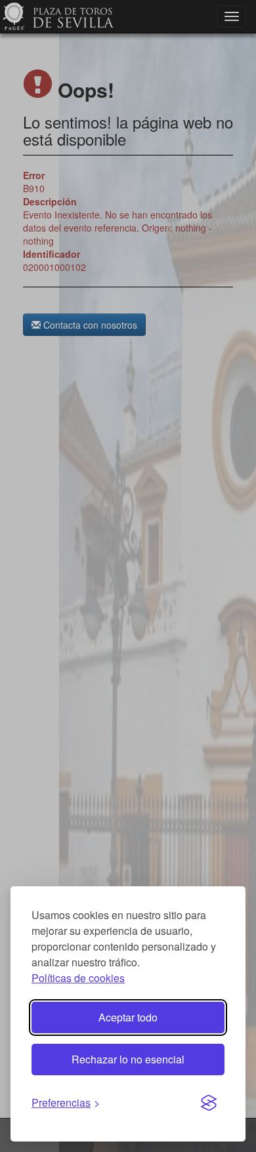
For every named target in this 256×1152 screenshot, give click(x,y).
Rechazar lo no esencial (128, 1059)
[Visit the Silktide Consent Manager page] (208, 1103)
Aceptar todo (128, 1017)
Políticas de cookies (78, 977)
